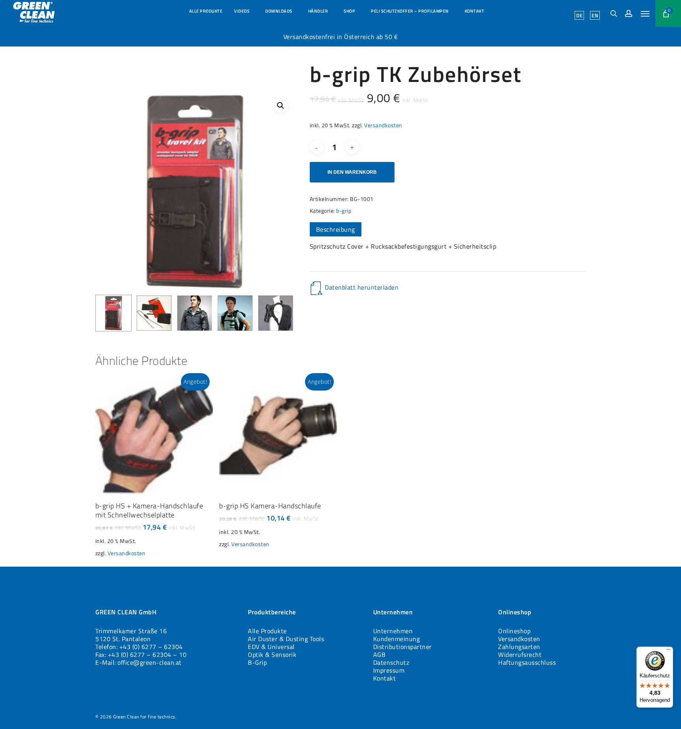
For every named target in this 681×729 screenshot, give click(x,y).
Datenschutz (391, 662)
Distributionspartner (402, 646)
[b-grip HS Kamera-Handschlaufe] (278, 435)
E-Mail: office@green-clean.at (138, 662)
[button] (645, 13)
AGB (379, 654)
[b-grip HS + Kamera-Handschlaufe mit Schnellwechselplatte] (154, 435)
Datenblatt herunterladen (361, 287)
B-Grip (257, 662)
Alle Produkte (267, 631)
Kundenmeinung (396, 638)
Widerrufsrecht (519, 654)
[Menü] (668, 651)
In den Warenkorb (352, 172)
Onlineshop (514, 631)
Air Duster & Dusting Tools (286, 638)
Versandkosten (383, 125)
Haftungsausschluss (527, 662)
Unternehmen (393, 631)
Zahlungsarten (519, 646)
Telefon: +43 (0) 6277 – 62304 (139, 646)
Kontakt (384, 678)
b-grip (343, 210)
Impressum (389, 670)
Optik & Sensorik (272, 654)
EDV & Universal (271, 646)
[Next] (281, 313)
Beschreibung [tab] (335, 229)
